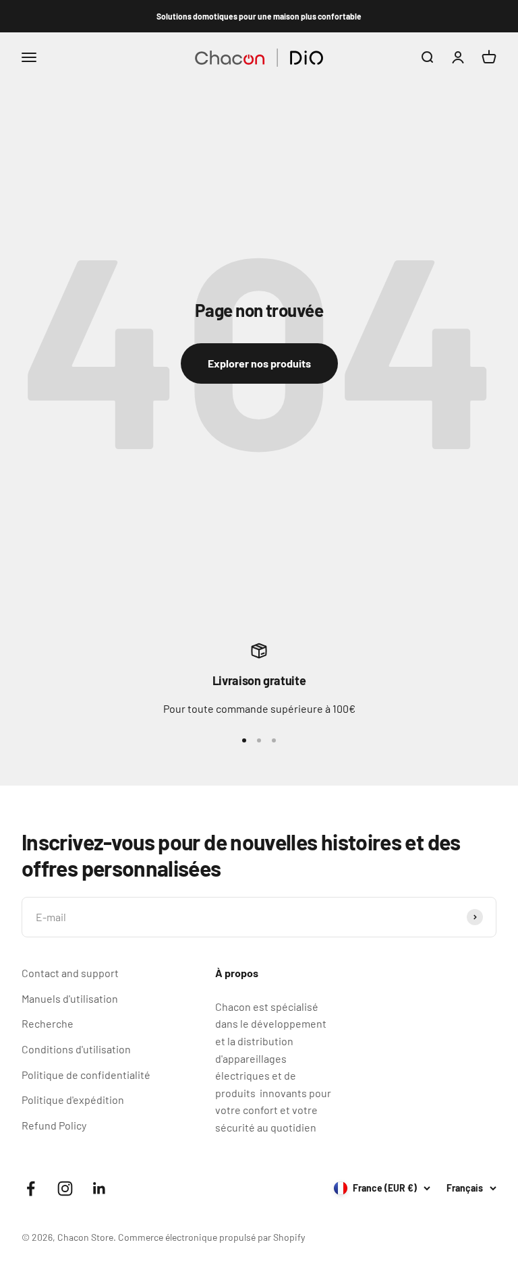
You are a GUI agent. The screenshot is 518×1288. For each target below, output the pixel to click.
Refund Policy (54, 1125)
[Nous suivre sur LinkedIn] (99, 1188)
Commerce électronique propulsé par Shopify (211, 1237)
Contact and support (70, 972)
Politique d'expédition (73, 1099)
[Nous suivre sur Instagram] (65, 1188)
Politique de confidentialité (86, 1074)
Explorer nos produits (259, 363)
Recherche (48, 1023)
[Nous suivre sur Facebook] (31, 1188)
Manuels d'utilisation (70, 998)
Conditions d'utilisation (76, 1049)
